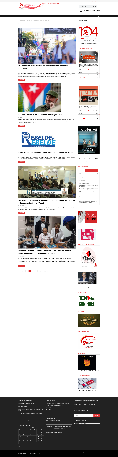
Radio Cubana (33, 453)
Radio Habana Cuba (50, 411)
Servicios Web (40, 1)
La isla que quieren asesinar (84, 176)
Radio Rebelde (49, 407)
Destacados (32, 16)
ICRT (39, 453)
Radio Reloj (49, 409)
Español (81, 20)
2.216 (40, 271)
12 (27, 436)
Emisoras (26, 16)
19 (27, 438)
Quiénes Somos (33, 1)
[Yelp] (95, 1)
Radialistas (55, 16)
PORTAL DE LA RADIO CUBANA (53, 3)
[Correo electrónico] (99, 1)
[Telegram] (97, 1)
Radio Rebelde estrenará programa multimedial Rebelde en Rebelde (46, 152)
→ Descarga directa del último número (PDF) (88, 158)
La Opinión (47, 16)
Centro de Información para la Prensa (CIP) (55, 405)
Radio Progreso (49, 414)
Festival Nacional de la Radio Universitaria (27, 418)
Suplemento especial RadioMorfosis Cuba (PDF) (88, 370)
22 (38, 438)
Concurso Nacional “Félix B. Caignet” (26, 403)
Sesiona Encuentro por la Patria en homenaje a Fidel (40, 115)
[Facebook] (87, 1)
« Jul (19, 446)
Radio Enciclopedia (50, 418)
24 (20, 440)
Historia (70, 16)
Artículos (63, 16)
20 (30, 438)
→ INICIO (21, 16)
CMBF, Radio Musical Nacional (53, 420)
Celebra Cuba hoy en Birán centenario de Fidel (88, 198)
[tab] (81, 170)
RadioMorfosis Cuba (22, 406)
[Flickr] (94, 1)
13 (30, 436)
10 (20, 436)
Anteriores (22, 271)
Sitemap (26, 1)
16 (41, 436)
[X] (91, 1)
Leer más (22, 80)
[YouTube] (89, 1)
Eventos (76, 16)
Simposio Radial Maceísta (24, 420)
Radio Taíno (49, 416)
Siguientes (46, 271)
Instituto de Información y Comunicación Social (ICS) (57, 403)
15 (38, 436)
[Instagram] (92, 1)
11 (23, 436)
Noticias (40, 16)
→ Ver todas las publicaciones (84, 161)
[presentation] (81, 170)
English (85, 20)
